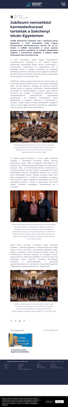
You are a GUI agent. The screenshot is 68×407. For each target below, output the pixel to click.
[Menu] (63, 4)
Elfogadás (59, 402)
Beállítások (49, 402)
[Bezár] (67, 398)
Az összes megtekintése (50, 330)
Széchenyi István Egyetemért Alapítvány (24, 369)
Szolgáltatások (39, 365)
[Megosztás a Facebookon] (11, 321)
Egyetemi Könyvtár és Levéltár (41, 367)
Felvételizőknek (6, 365)
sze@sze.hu (53, 361)
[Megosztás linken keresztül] (24, 321)
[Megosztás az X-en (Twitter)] (15, 321)
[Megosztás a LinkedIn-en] (20, 321)
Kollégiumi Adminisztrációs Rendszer (56, 367)
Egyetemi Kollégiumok (40, 366)
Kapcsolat (19, 367)
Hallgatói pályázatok (53, 366)
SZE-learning (52, 365)
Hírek (5, 366)
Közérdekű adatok (21, 365)
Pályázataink (6, 367)
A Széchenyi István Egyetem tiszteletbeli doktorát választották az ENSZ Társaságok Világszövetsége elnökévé (20, 351)
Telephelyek (20, 366)
